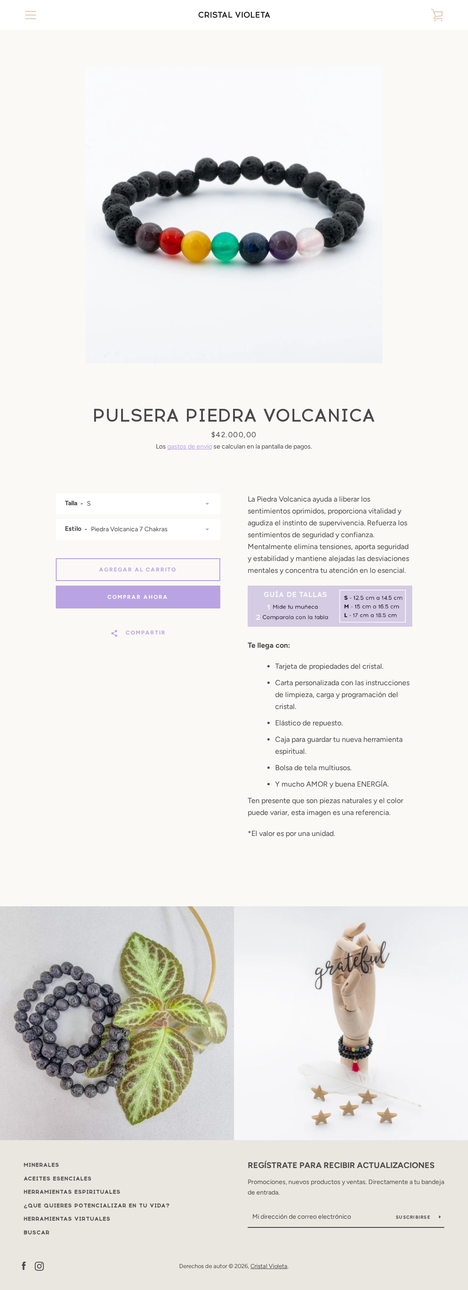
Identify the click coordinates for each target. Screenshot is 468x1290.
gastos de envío (189, 446)
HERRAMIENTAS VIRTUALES (67, 1219)
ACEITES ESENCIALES (58, 1178)
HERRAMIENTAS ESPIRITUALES (72, 1192)
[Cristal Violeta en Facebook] (23, 1265)
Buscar (37, 1232)
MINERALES (41, 1165)
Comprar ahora (137, 597)
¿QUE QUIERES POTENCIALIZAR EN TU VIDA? (97, 1205)
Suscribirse (414, 1217)
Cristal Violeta (268, 1266)
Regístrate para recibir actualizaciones (341, 1165)
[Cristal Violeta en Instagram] (39, 1265)
